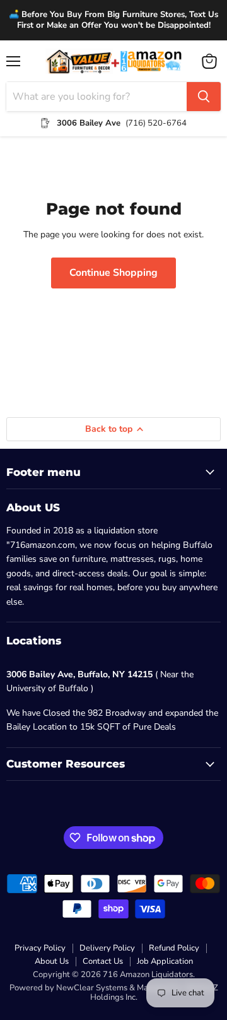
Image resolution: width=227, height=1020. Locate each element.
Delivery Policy (107, 948)
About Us (52, 961)
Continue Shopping (113, 273)
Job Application (165, 961)
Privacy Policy (40, 948)
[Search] (204, 96)
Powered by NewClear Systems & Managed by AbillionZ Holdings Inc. (113, 992)
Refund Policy (174, 948)
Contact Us (103, 961)
